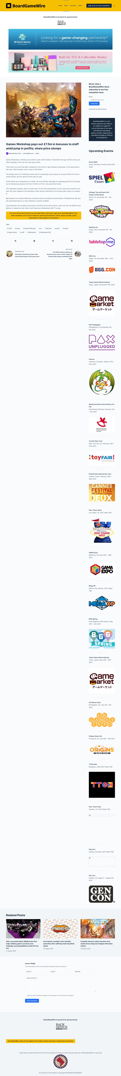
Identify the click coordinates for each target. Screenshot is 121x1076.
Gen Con (92, 875)
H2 (40, 228)
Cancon (92, 359)
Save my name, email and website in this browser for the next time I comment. (50, 995)
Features (73, 5)
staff (22, 232)
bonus (17, 228)
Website (77, 971)
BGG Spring (93, 619)
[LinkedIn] (71, 241)
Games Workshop (29, 228)
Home (60, 5)
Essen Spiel (93, 162)
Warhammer (31, 232)
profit (57, 228)
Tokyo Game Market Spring (99, 657)
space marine (12, 232)
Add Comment (31, 978)
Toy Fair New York (95, 441)
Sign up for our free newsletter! (99, 5)
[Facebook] (15, 241)
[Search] (114, 5)
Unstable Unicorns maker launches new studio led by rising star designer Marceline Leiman (97, 943)
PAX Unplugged (94, 325)
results (65, 228)
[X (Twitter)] (34, 241)
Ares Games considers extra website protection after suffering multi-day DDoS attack (58, 943)
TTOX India (93, 764)
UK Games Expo (95, 702)
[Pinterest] (53, 241)
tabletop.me (93, 227)
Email (90, 97)
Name (28, 971)
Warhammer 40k (45, 232)
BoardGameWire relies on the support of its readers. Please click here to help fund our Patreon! (40, 1041)
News (66, 5)
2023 (9, 228)
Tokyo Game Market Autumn (99, 282)
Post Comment (32, 1001)
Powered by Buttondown (98, 109)
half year (48, 228)
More (80, 5)
